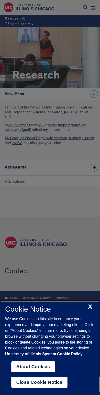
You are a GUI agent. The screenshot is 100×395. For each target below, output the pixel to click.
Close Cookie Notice (39, 382)
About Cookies (33, 366)
